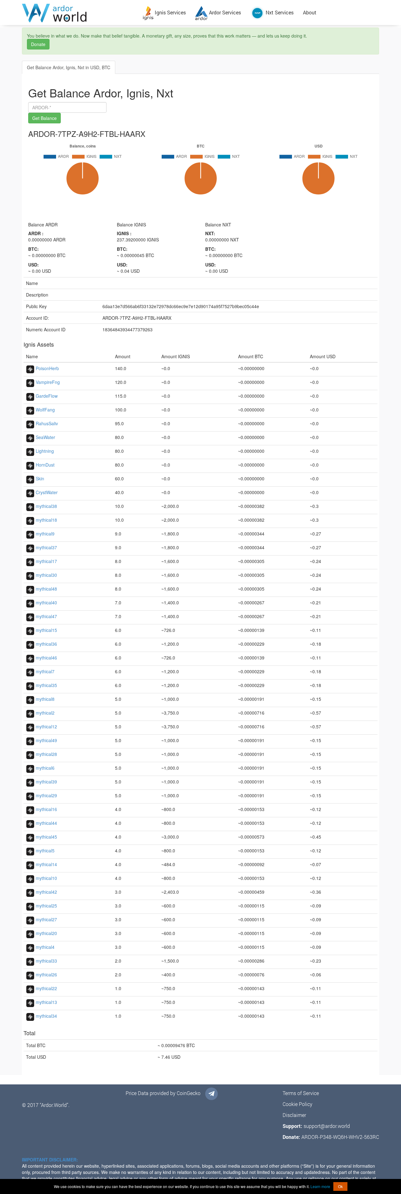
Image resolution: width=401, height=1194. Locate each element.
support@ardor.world (327, 1126)
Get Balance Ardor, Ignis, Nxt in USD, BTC (68, 67)
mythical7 (45, 671)
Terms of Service (301, 1093)
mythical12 (46, 726)
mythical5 (45, 850)
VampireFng (48, 382)
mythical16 (46, 809)
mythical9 (45, 533)
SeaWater (45, 437)
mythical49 (46, 740)
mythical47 (46, 616)
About (309, 12)
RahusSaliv (47, 423)
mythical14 (46, 864)
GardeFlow (47, 396)
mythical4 (45, 947)
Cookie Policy (297, 1104)
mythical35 (46, 685)
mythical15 (46, 630)
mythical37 (46, 547)
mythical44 (46, 823)
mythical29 (46, 795)
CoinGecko (188, 1093)
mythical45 (46, 837)
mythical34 (46, 1016)
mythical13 (46, 1002)
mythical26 (46, 974)
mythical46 (46, 657)
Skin (40, 478)
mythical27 (46, 919)
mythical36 (46, 644)
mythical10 (46, 878)
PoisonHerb (47, 368)
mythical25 (46, 905)
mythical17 (46, 561)
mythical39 (46, 781)
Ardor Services (224, 12)
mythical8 (45, 699)
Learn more (320, 1186)
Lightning (45, 451)
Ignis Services (170, 12)
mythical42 (46, 892)
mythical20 (46, 933)
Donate (38, 44)
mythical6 (45, 768)
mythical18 (46, 520)
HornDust (45, 465)
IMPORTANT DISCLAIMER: (50, 1159)
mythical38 (46, 506)
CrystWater (47, 492)
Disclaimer (294, 1115)
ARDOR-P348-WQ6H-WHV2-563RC (340, 1137)
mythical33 (46, 961)
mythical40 (46, 602)
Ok (340, 1186)
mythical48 (46, 589)
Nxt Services (279, 12)
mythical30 (46, 575)
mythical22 (46, 988)
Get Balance (44, 118)
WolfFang (45, 409)
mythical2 (45, 713)
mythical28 (46, 754)
